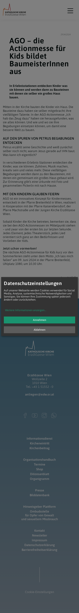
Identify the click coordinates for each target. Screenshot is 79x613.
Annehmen (39, 320)
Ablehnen (39, 329)
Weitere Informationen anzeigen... (25, 310)
